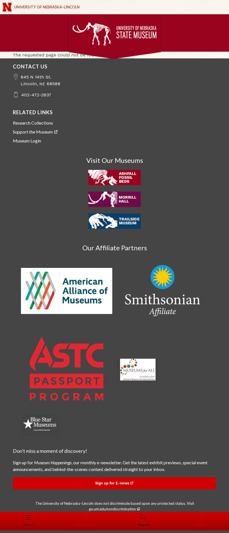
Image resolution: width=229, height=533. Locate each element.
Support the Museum (33, 131)
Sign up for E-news (112, 483)
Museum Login (27, 140)
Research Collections (33, 122)
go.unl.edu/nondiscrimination (112, 509)
